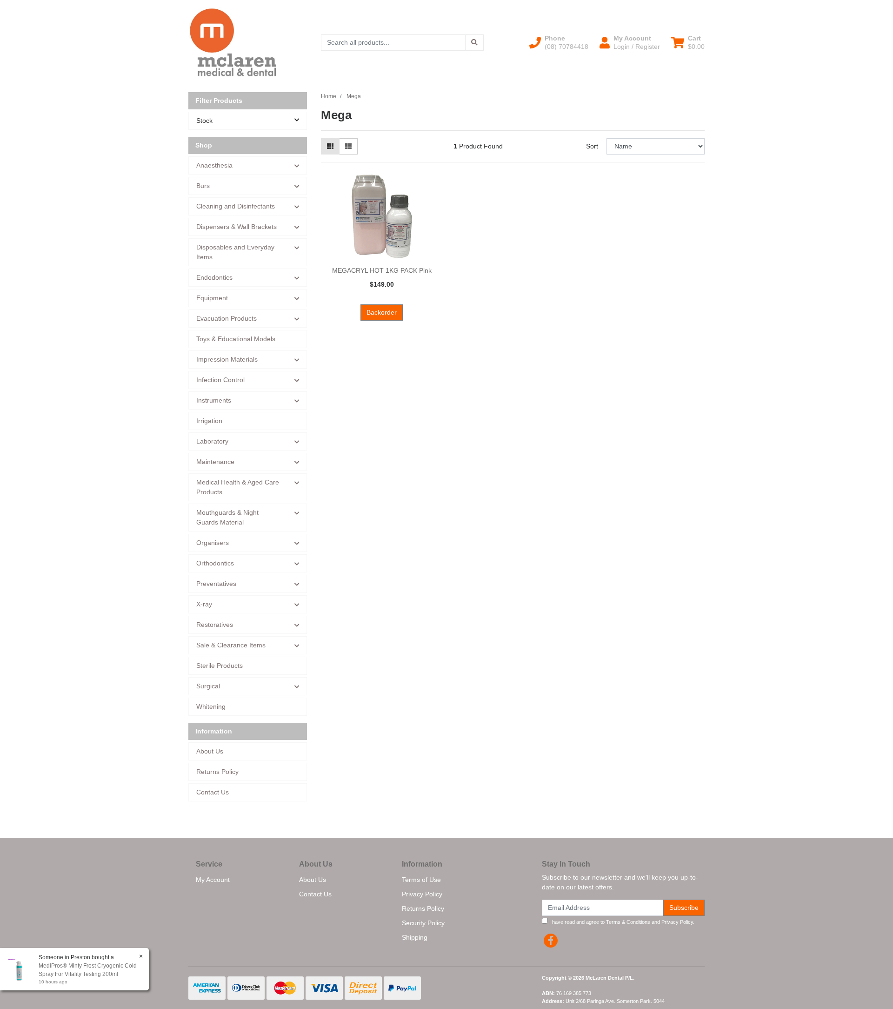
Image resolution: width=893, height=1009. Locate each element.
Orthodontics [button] (215, 563)
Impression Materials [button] (227, 359)
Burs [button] (203, 185)
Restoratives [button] (214, 624)
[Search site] (474, 42)
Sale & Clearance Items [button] (231, 645)
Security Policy (423, 923)
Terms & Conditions (628, 922)
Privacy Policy (422, 894)
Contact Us (212, 792)
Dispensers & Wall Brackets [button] (236, 226)
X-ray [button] (204, 604)
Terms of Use (421, 879)
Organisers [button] (212, 542)
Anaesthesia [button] (214, 165)
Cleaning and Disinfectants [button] (235, 206)
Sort (592, 146)
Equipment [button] (212, 298)
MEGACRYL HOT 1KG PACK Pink (382, 270)
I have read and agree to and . (621, 922)
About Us (209, 751)
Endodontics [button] (214, 277)
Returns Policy (217, 771)
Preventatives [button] (216, 583)
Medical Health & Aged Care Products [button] (237, 487)
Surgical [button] (208, 686)
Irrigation (209, 420)
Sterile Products (219, 665)
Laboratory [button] (212, 441)
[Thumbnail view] (330, 146)
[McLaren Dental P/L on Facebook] (551, 941)
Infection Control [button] (220, 379)
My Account (213, 879)
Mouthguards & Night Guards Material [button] (227, 517)
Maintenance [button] (215, 461)
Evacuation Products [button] (226, 318)
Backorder (382, 312)
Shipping (414, 937)
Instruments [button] (213, 400)
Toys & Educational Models (235, 339)
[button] (558, 42)
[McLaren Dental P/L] (233, 42)
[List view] (348, 146)
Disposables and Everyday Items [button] (235, 252)
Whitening (211, 706)
